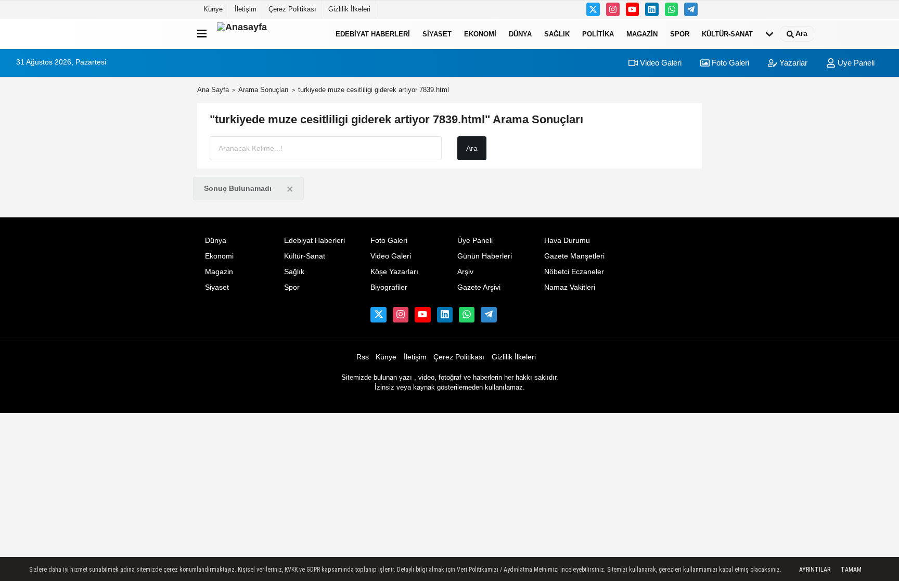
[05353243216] (671, 9)
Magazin (642, 33)
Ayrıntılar (814, 569)
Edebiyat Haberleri (373, 33)
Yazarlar (792, 62)
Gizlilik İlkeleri (349, 9)
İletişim (245, 9)
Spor (679, 33)
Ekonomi (480, 33)
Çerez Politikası (292, 9)
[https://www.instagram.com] (613, 9)
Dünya (520, 33)
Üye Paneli (855, 62)
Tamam (851, 569)
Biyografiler (388, 287)
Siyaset (437, 33)
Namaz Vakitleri (569, 287)
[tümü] (769, 33)
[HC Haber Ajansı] (269, 34)
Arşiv (465, 272)
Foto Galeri (729, 62)
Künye (213, 9)
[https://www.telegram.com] (691, 9)
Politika (598, 33)
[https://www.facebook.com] (632, 9)
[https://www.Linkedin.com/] (652, 9)
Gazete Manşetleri (574, 256)
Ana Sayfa (213, 90)
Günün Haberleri (484, 256)
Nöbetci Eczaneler (574, 272)
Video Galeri (660, 62)
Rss (362, 357)
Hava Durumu (567, 240)
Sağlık (557, 33)
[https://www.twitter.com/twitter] (593, 9)
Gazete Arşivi (478, 287)
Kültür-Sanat (727, 33)
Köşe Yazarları (394, 272)
